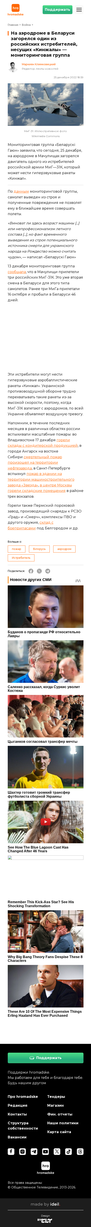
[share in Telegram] (47, 571)
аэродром (64, 549)
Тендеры (56, 1097)
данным (21, 191)
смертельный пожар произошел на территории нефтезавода (35, 462)
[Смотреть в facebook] (11, 1151)
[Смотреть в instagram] (22, 1151)
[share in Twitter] (39, 571)
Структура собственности (23, 1125)
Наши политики (62, 1123)
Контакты (17, 1114)
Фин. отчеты (59, 1114)
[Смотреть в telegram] (34, 1151)
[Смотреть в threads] (80, 1151)
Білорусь (39, 549)
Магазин (55, 1105)
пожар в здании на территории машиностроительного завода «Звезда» (41, 479)
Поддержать (57, 9)
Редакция (17, 1105)
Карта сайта (59, 1132)
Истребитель (21, 557)
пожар (16, 549)
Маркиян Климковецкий (39, 64)
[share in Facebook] (30, 571)
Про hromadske (23, 1097)
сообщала (17, 272)
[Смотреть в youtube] (45, 1151)
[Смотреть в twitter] (57, 1151)
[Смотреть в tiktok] (68, 1151)
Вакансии (17, 1137)
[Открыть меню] (79, 9)
